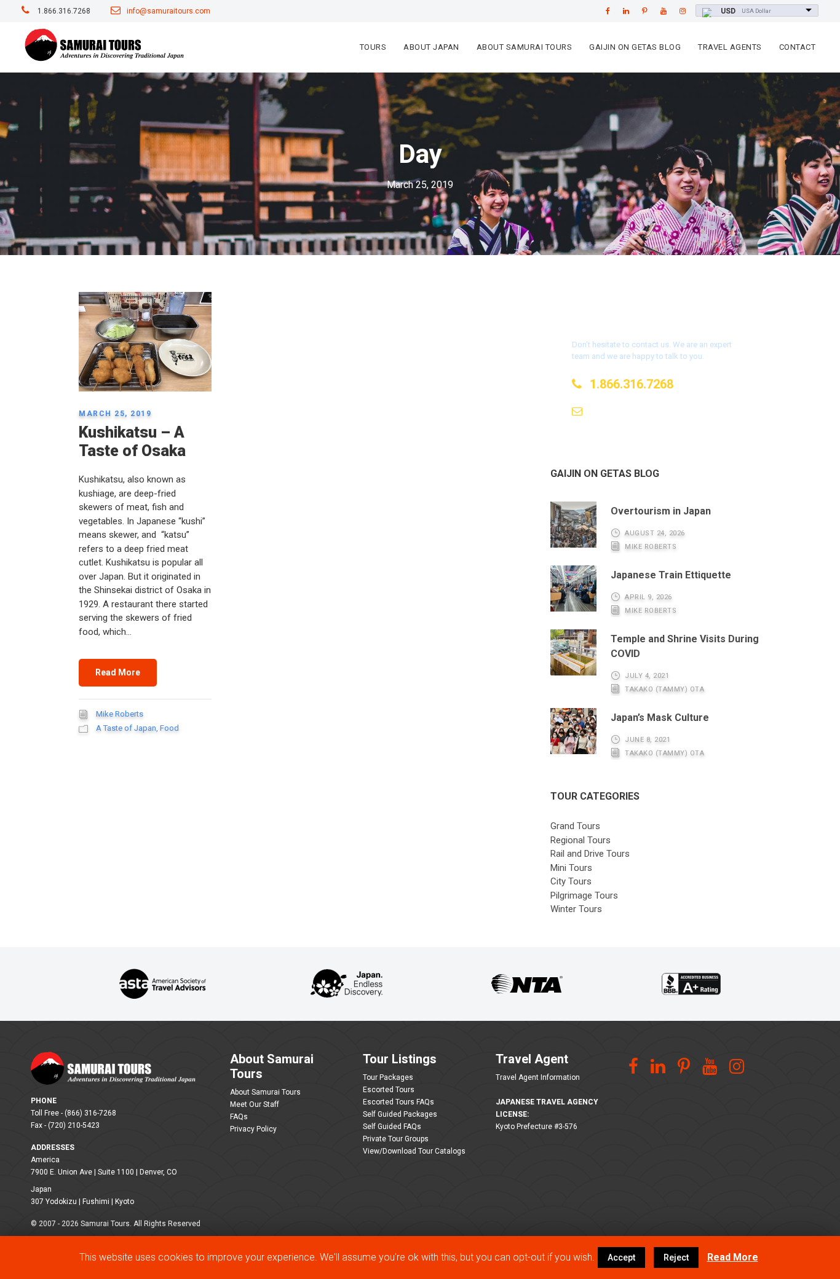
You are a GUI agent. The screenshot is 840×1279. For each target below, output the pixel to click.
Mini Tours (571, 867)
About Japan (431, 47)
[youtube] (663, 11)
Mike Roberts (119, 713)
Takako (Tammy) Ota (664, 689)
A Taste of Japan (126, 728)
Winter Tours (576, 909)
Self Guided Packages (400, 1114)
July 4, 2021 (647, 676)
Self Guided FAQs (392, 1126)
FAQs (239, 1116)
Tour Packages (388, 1077)
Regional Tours (580, 840)
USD (728, 11)
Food (169, 728)
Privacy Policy (253, 1129)
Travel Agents (730, 47)
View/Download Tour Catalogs (414, 1151)
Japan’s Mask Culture (660, 717)
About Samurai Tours (525, 47)
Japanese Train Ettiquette (671, 575)
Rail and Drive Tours (590, 853)
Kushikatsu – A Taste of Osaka (132, 441)
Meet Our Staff (254, 1104)
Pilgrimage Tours (584, 895)
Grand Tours (575, 826)
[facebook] (608, 11)
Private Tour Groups (396, 1139)
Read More (117, 672)
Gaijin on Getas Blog (635, 47)
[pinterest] (645, 11)
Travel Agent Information (538, 1077)
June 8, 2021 (647, 740)
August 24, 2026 (655, 533)
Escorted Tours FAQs (398, 1102)
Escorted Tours (388, 1089)
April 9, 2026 (648, 597)
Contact (797, 47)
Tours (373, 47)
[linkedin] (626, 11)
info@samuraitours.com (168, 11)
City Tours (571, 881)
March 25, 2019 (115, 413)
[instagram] (683, 11)
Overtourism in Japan (661, 511)
